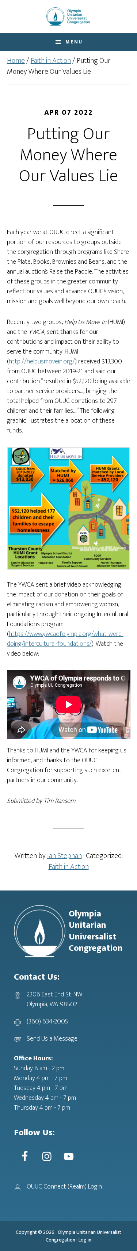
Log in (85, 1240)
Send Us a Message (52, 1038)
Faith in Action (69, 867)
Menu (74, 42)
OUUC (68, 16)
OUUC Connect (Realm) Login (64, 1186)
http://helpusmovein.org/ (42, 361)
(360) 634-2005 (47, 1021)
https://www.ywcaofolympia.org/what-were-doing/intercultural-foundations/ (65, 639)
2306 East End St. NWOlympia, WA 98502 (54, 999)
